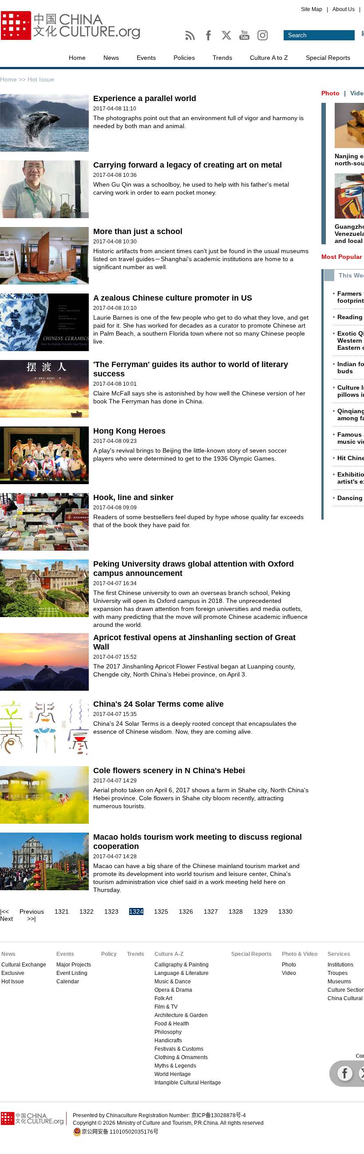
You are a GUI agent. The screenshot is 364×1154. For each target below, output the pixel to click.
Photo (289, 965)
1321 (62, 911)
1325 (161, 911)
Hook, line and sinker (133, 497)
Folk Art (163, 998)
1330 (285, 911)
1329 (260, 911)
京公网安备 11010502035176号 (120, 1132)
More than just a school (137, 231)
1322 (86, 911)
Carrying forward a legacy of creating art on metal (187, 164)
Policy (109, 954)
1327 (211, 911)
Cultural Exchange (23, 965)
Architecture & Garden (181, 1015)
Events (146, 57)
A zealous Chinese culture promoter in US (172, 297)
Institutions (340, 965)
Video (289, 973)
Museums (339, 981)
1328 (236, 911)
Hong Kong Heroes (129, 430)
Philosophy (168, 1032)
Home (77, 57)
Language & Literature (181, 973)
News (111, 57)
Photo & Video (299, 954)
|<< (4, 911)
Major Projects (73, 965)
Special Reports (328, 57)
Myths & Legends (175, 1066)
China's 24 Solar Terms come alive (158, 704)
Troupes (338, 973)
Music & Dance (172, 981)
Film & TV (166, 1007)
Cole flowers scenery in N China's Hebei (169, 770)
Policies (184, 57)
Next (6, 918)
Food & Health (171, 1024)
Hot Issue (12, 981)
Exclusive (12, 973)
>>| (31, 918)
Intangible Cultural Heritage (187, 1083)
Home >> (14, 79)
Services (339, 954)
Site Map (311, 9)
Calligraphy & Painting (181, 965)
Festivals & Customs (178, 1049)
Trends (222, 57)
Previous (32, 911)
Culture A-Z (168, 954)
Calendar (67, 981)
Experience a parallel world (144, 98)
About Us (343, 9)
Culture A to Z (269, 57)
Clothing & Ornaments (181, 1057)
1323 (111, 911)
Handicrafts (168, 1040)
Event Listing (71, 973)
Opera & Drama (173, 990)
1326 (186, 911)
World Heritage (172, 1074)
